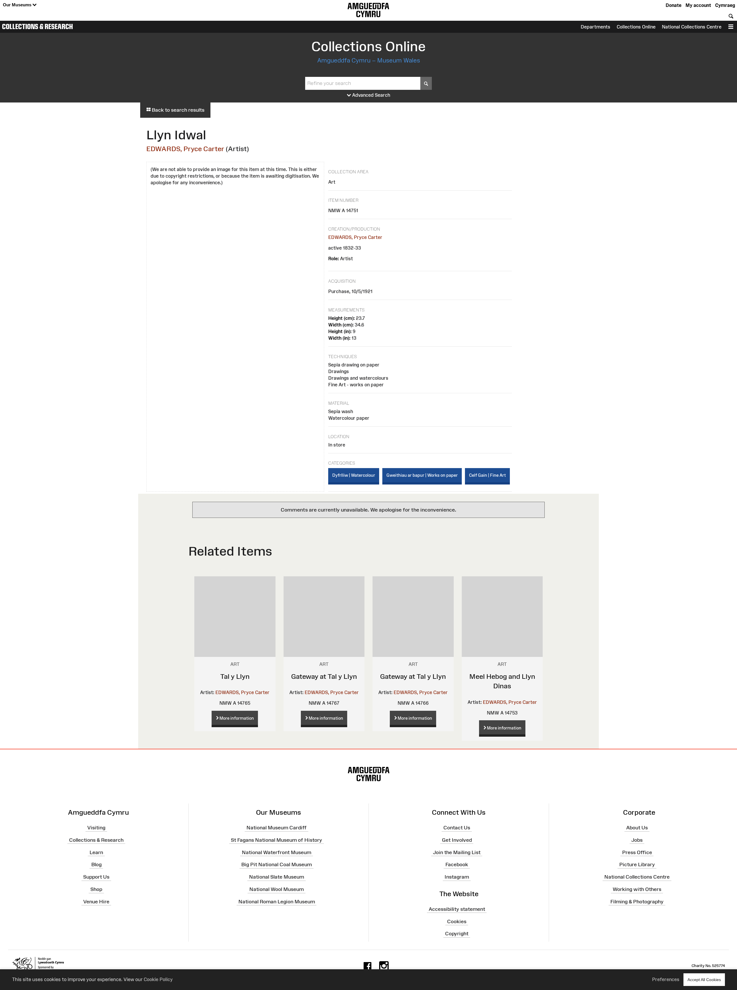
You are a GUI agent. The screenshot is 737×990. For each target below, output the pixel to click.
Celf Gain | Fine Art (487, 475)
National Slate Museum (276, 877)
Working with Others (637, 889)
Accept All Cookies (704, 979)
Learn (96, 852)
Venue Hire (96, 902)
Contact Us (456, 828)
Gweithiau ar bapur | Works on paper (422, 475)
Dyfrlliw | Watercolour (353, 475)
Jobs (637, 840)
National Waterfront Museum (276, 852)
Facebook (456, 864)
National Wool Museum (276, 889)
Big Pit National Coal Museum (276, 864)
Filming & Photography (637, 902)
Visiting (96, 828)
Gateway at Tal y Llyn (324, 676)
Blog (96, 864)
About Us (637, 828)
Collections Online (636, 26)
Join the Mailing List (456, 852)
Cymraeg (725, 5)
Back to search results (177, 110)
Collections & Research (37, 26)
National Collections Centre (691, 26)
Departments (595, 26)
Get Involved (457, 840)
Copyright (456, 933)
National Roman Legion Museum (276, 902)
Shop (96, 889)
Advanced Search (370, 95)
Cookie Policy (158, 979)
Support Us (96, 877)
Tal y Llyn (235, 676)
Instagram (457, 877)
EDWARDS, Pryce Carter (185, 149)
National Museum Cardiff (276, 828)
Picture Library (637, 864)
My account (698, 5)
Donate (673, 5)
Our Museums (18, 4)
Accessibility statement (457, 909)
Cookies (456, 921)
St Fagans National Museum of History (276, 840)
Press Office (637, 852)
